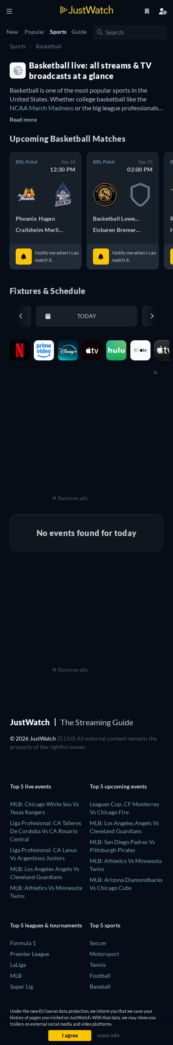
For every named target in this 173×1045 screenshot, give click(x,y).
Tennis (98, 964)
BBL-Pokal (26, 162)
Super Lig (21, 986)
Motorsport (104, 953)
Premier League (29, 953)
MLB (16, 975)
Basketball (49, 46)
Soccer (98, 942)
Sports (18, 46)
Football (100, 975)
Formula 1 (23, 942)
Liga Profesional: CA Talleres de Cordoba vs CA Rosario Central (45, 830)
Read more (23, 119)
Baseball (100, 986)
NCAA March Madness (42, 108)
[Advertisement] (70, 442)
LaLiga (18, 964)
